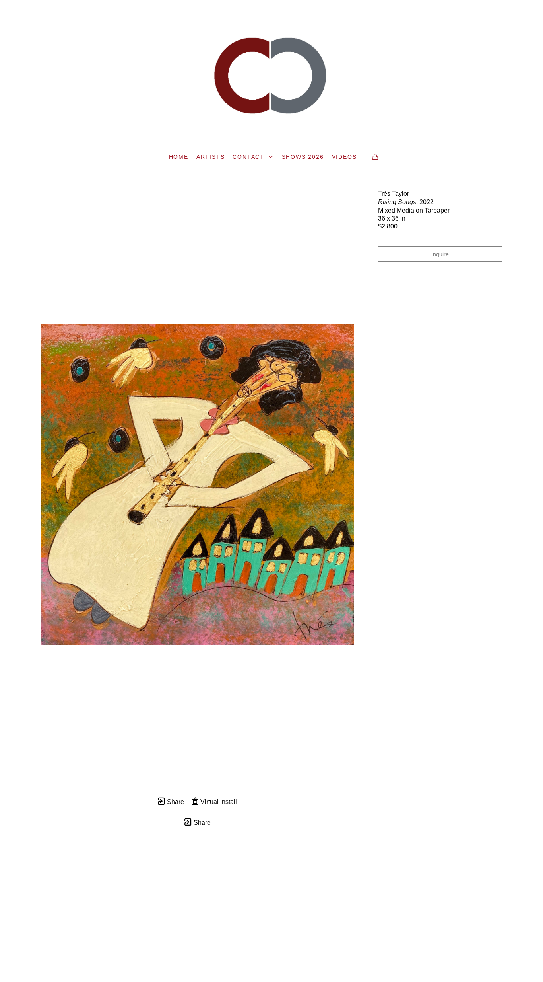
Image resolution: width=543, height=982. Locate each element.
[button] (253, 157)
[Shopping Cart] (375, 157)
